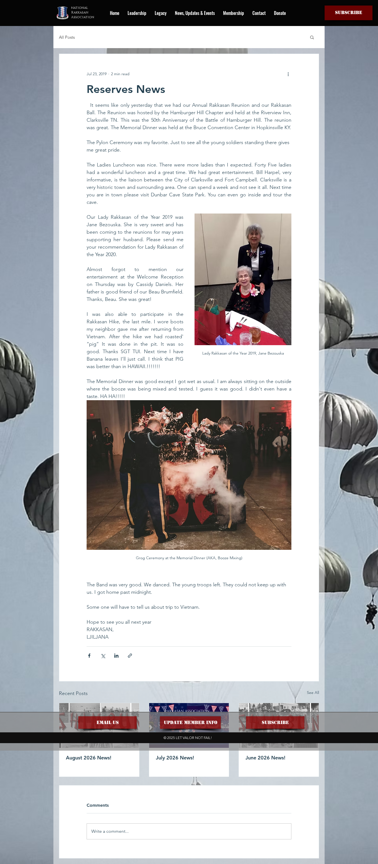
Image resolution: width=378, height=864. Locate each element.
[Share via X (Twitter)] (102, 655)
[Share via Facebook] (89, 655)
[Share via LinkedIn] (116, 655)
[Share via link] (130, 655)
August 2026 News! (88, 757)
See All (313, 692)
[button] (348, 13)
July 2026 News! (175, 757)
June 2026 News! (265, 757)
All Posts (67, 37)
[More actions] (288, 74)
